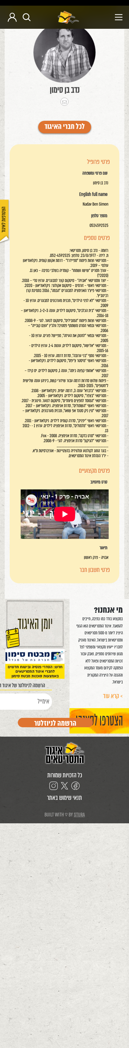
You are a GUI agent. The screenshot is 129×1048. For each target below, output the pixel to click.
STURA (79, 814)
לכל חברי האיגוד (64, 127)
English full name (93, 194)
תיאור (103, 548)
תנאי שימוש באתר (64, 797)
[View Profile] (64, 52)
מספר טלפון (99, 216)
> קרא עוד (113, 696)
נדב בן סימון (65, 90)
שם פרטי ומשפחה (94, 173)
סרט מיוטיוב (98, 482)
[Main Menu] (103, 17)
